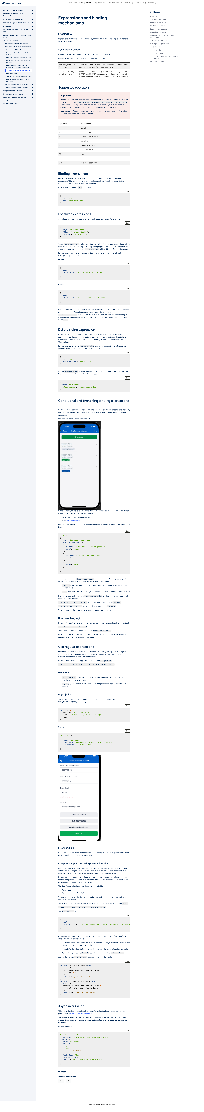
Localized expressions (158, 29)
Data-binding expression (159, 32)
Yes (61, 1081)
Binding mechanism (157, 26)
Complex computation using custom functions (165, 57)
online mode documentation (81, 1013)
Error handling (157, 53)
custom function (73, 520)
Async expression (157, 62)
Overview (153, 16)
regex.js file (156, 50)
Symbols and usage (159, 19)
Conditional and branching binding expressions (163, 36)
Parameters (156, 47)
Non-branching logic (159, 40)
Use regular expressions (159, 44)
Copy (127, 191)
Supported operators (158, 23)
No (68, 1081)
